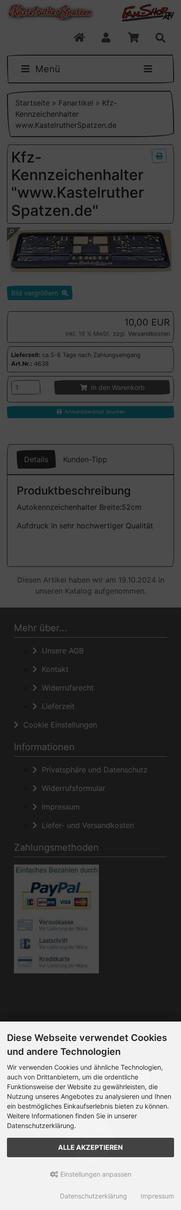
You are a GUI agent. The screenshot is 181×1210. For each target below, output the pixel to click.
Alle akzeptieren (90, 1147)
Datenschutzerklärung (93, 1196)
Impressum (157, 1196)
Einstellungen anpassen (94, 1174)
